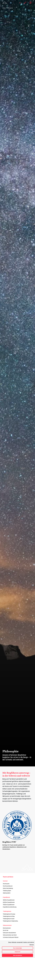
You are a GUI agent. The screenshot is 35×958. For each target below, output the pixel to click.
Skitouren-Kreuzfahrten (9, 933)
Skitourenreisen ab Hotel (10, 935)
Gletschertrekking (8, 888)
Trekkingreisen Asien (8, 919)
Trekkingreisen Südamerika (10, 921)
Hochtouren (6, 884)
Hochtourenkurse (7, 886)
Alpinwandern (6, 893)
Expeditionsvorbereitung (9, 907)
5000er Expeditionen (8, 900)
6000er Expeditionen (9, 902)
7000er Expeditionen (8, 905)
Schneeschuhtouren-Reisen (10, 937)
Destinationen (7, 928)
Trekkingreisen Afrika (9, 916)
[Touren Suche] (24, 3)
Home (4, 8)
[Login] (19, 3)
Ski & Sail (5, 930)
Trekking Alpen (7, 890)
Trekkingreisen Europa (9, 914)
